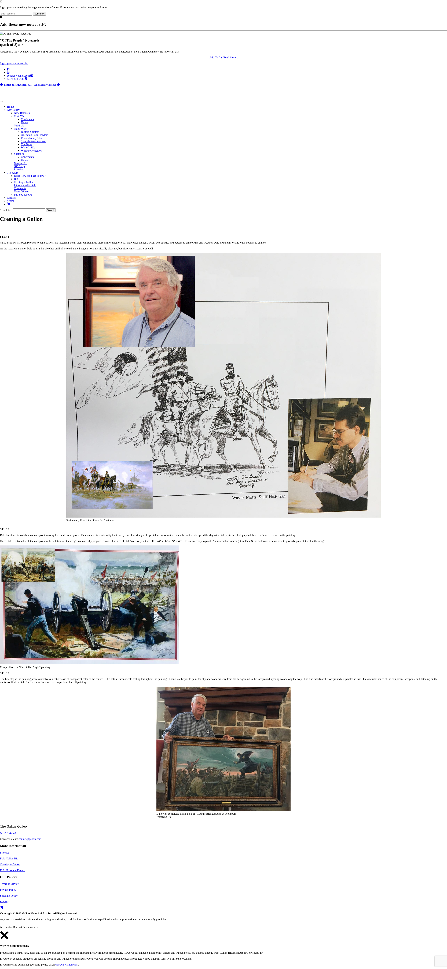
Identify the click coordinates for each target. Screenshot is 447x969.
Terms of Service (9, 883)
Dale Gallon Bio (9, 858)
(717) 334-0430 (16, 78)
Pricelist (18, 169)
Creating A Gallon (10, 864)
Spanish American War (33, 141)
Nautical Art (20, 163)
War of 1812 (28, 147)
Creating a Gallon (24, 182)
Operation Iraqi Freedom (34, 134)
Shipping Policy (9, 895)
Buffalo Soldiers (30, 131)
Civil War (19, 116)
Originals (19, 125)
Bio (16, 178)
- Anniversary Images (30, 84)
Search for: (6, 210)
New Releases (22, 112)
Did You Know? (23, 194)
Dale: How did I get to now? (30, 175)
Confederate (27, 119)
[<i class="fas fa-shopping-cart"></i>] (8, 204)
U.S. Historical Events (12, 870)
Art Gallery (13, 109)
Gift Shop (19, 166)
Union (24, 122)
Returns (4, 901)
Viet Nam (26, 144)
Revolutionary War (31, 138)
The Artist (12, 172)
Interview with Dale (25, 185)
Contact (11, 197)
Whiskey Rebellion (31, 150)
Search (10, 200)
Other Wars (20, 128)
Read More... (230, 57)
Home (10, 106)
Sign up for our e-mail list (14, 63)
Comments (20, 188)
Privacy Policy (8, 889)
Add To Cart (216, 57)
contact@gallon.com (18, 75)
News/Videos (21, 191)
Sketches (19, 153)
